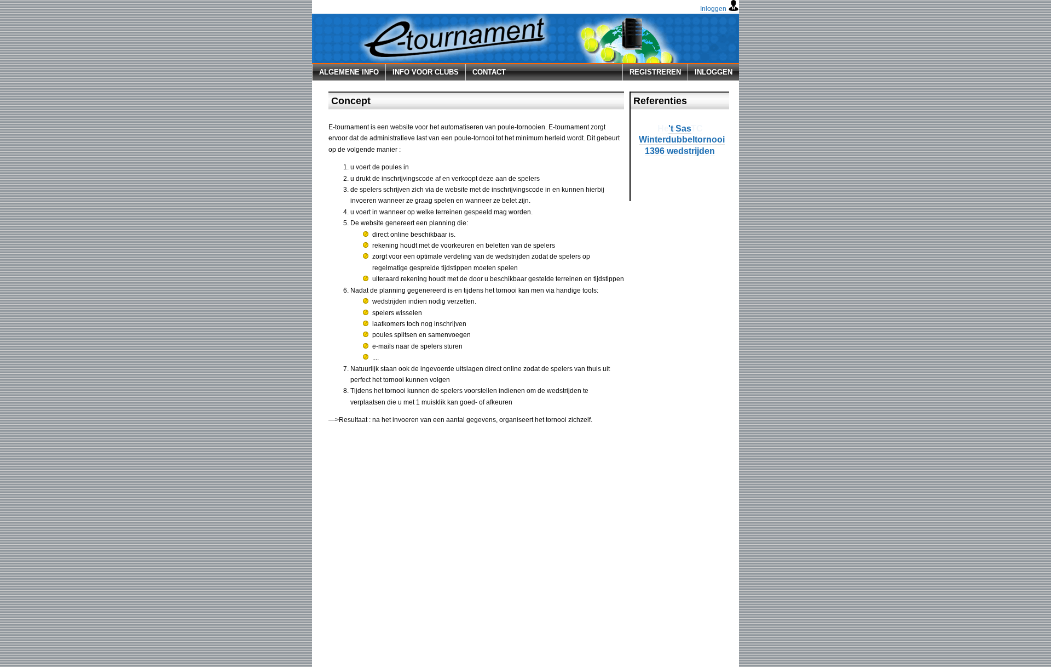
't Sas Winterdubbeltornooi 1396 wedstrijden (682, 140)
